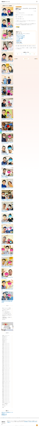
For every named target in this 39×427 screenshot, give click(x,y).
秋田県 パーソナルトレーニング (5, 348)
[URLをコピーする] (34, 53)
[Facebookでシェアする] (22, 53)
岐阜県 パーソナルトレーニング (5, 369)
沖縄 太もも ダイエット (4, 339)
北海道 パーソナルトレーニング (5, 343)
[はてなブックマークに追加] (26, 53)
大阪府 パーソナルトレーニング (5, 377)
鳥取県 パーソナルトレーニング (5, 382)
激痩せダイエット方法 (4, 404)
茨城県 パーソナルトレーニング (5, 360)
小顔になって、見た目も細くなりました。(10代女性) (7, 233)
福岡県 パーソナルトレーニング (5, 394)
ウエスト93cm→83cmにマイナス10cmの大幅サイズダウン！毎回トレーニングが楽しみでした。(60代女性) (7, 119)
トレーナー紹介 (18, 39)
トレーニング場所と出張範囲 (19, 38)
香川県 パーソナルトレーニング (5, 390)
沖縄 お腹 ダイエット (4, 340)
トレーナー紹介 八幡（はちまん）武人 (6, 313)
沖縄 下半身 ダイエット (4, 336)
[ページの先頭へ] (37, 425)
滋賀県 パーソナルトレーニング (5, 374)
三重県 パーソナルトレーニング (5, 373)
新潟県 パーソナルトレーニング (5, 352)
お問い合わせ (3, 319)
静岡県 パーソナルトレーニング (5, 370)
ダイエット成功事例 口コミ (5, 403)
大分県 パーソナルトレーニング (5, 399)
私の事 (3, 407)
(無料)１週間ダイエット (19, 40)
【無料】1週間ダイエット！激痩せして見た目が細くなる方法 (6, 317)
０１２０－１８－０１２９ (20, 34)
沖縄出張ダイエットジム (6, 1)
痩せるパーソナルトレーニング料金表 (20, 35)
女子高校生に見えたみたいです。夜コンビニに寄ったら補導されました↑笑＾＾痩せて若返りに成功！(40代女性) (7, 301)
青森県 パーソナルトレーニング (5, 344)
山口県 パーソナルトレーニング (5, 387)
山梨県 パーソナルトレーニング (5, 357)
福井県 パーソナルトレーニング (5, 356)
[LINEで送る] (30, 53)
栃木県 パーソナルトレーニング (5, 361)
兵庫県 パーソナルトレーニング (5, 378)
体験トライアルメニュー (5, 310)
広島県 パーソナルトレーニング (5, 386)
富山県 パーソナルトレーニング (5, 353)
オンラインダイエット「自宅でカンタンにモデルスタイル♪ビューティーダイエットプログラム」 (7, 315)
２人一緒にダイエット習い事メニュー (20, 36)
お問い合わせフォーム (18, 41)
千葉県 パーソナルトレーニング (5, 365)
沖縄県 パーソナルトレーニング (5, 335)
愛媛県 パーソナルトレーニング (5, 391)
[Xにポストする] (18, 53)
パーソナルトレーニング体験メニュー (20, 37)
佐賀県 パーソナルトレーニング (5, 395)
